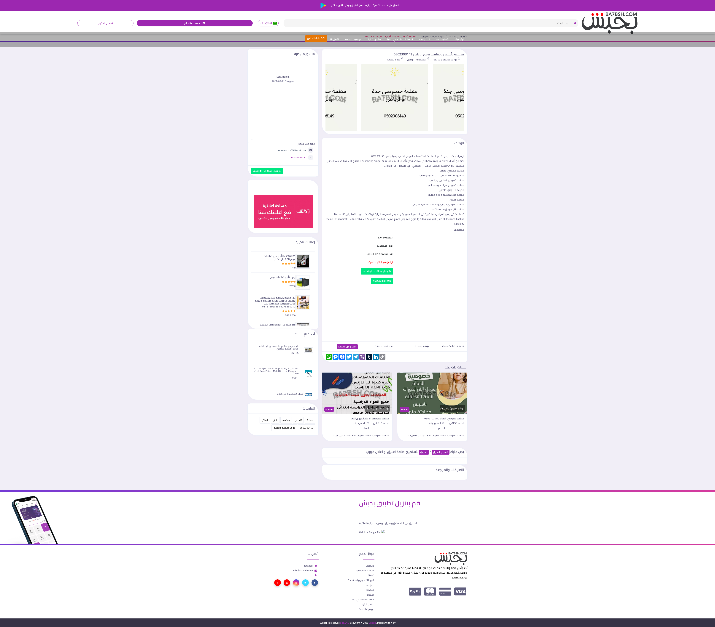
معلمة (310, 420)
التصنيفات (443, 39)
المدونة (425, 39)
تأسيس (298, 420)
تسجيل (424, 452)
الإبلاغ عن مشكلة (347, 346)
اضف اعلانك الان (192, 23)
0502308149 (306, 428)
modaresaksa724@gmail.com (292, 150)
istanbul (308, 565)
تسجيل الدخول (105, 23)
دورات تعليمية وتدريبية (445, 59)
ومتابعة (286, 420)
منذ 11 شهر (454, 423)
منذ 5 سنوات (393, 59)
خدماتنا (370, 575)
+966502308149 (382, 281)
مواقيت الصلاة (353, 39)
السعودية (267, 23)
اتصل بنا (334, 39)
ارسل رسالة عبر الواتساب (376, 271)
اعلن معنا (369, 585)
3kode (372, 622)
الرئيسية (459, 39)
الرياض (265, 420)
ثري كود (344, 622)
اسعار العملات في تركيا (400, 39)
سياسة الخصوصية (365, 570)
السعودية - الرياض (417, 59)
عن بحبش (369, 565)
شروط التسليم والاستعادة (361, 580)
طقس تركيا (374, 39)
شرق (275, 420)
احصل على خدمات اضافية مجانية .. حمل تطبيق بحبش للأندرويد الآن (364, 5)
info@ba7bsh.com (303, 570)
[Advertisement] (394, 312)
